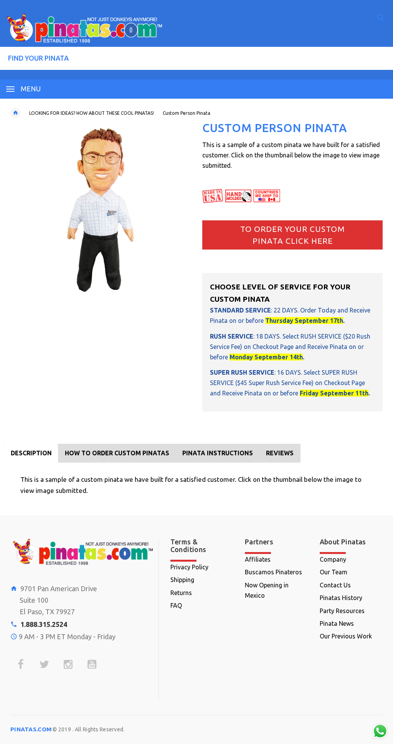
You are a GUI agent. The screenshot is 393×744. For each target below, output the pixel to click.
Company (333, 559)
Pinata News (337, 623)
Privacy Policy (189, 567)
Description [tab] (31, 453)
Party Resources (342, 610)
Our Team (333, 572)
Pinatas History (341, 597)
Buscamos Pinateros (273, 572)
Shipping (182, 579)
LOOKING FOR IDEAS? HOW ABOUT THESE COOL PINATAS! (91, 113)
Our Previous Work (346, 636)
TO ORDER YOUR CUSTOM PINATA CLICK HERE (292, 235)
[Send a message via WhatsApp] (380, 731)
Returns (181, 592)
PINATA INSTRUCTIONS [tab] (217, 453)
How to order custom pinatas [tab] (117, 453)
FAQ (176, 605)
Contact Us (335, 585)
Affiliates (258, 559)
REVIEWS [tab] (280, 453)
